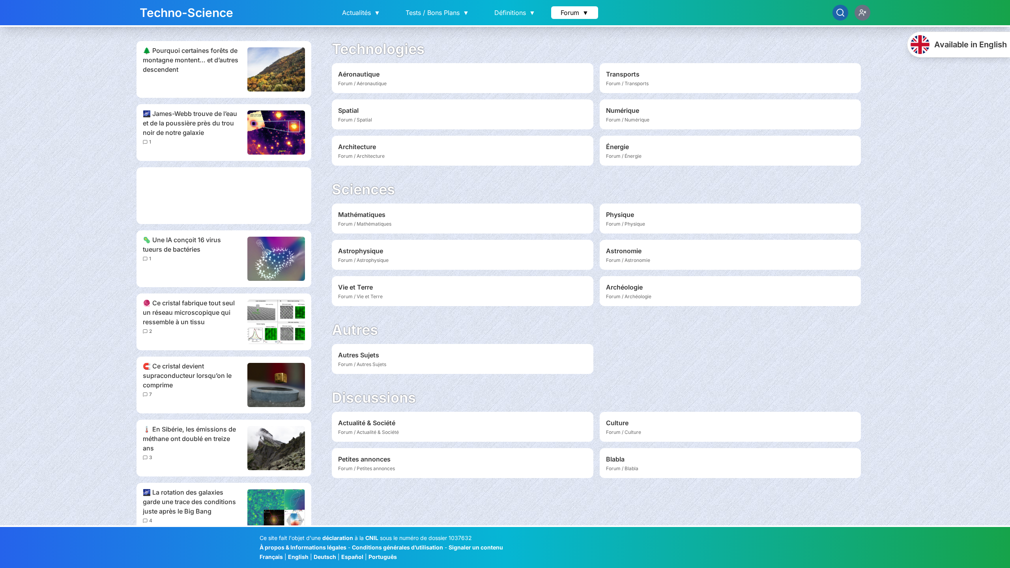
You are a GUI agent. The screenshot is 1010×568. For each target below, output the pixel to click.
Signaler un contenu (476, 547)
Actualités (361, 13)
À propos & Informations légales (303, 547)
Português (382, 556)
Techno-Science (186, 13)
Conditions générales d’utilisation (397, 547)
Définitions (514, 13)
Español (352, 556)
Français (271, 556)
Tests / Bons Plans (437, 13)
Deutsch (325, 556)
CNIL (371, 537)
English (298, 556)
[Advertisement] (224, 195)
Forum (575, 13)
